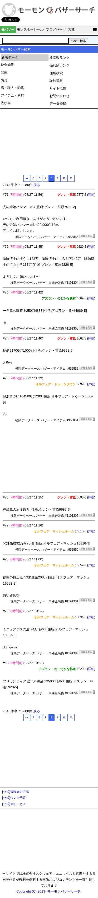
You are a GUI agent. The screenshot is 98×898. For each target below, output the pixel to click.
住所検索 (56, 73)
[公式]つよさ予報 (14, 798)
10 (64, 178)
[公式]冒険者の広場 (15, 792)
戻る (36, 185)
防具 (4, 80)
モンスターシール (30, 29)
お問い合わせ (59, 96)
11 (71, 178)
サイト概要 (57, 88)
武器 (4, 72)
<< (26, 178)
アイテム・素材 (12, 95)
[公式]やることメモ (15, 804)
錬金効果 (7, 65)
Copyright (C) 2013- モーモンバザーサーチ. (49, 891)
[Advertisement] (38, 141)
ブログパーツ (56, 29)
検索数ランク (59, 58)
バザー (10, 29)
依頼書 (6, 103)
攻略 (71, 29)
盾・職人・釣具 (12, 88)
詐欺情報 (56, 81)
